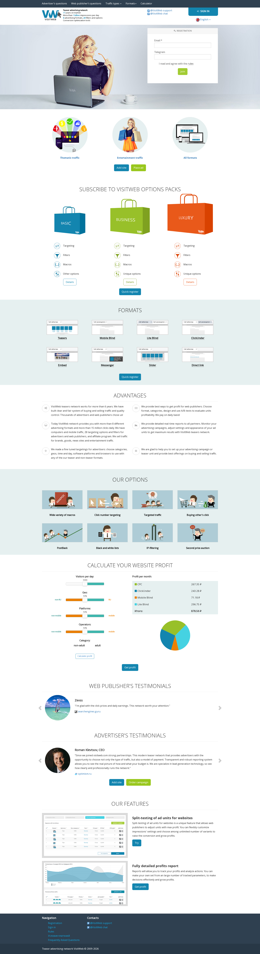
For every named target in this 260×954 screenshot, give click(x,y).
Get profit (130, 667)
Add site (121, 167)
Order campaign (138, 782)
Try (137, 842)
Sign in (52, 927)
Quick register (130, 291)
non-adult (79, 645)
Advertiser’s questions (54, 3)
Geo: (84, 592)
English (204, 19)
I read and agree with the (175, 63)
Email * (158, 40)
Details (70, 282)
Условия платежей (59, 935)
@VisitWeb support (161, 10)
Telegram (159, 52)
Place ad (138, 167)
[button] (40, 707)
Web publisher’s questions (86, 3)
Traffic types (112, 3)
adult (97, 645)
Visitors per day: (85, 576)
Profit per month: (142, 576)
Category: (84, 640)
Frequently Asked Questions (64, 940)
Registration (55, 923)
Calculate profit (84, 656)
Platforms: (85, 608)
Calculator (146, 3)
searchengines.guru (89, 711)
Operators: (85, 624)
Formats (130, 3)
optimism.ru (84, 773)
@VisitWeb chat (159, 13)
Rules (51, 931)
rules (190, 63)
